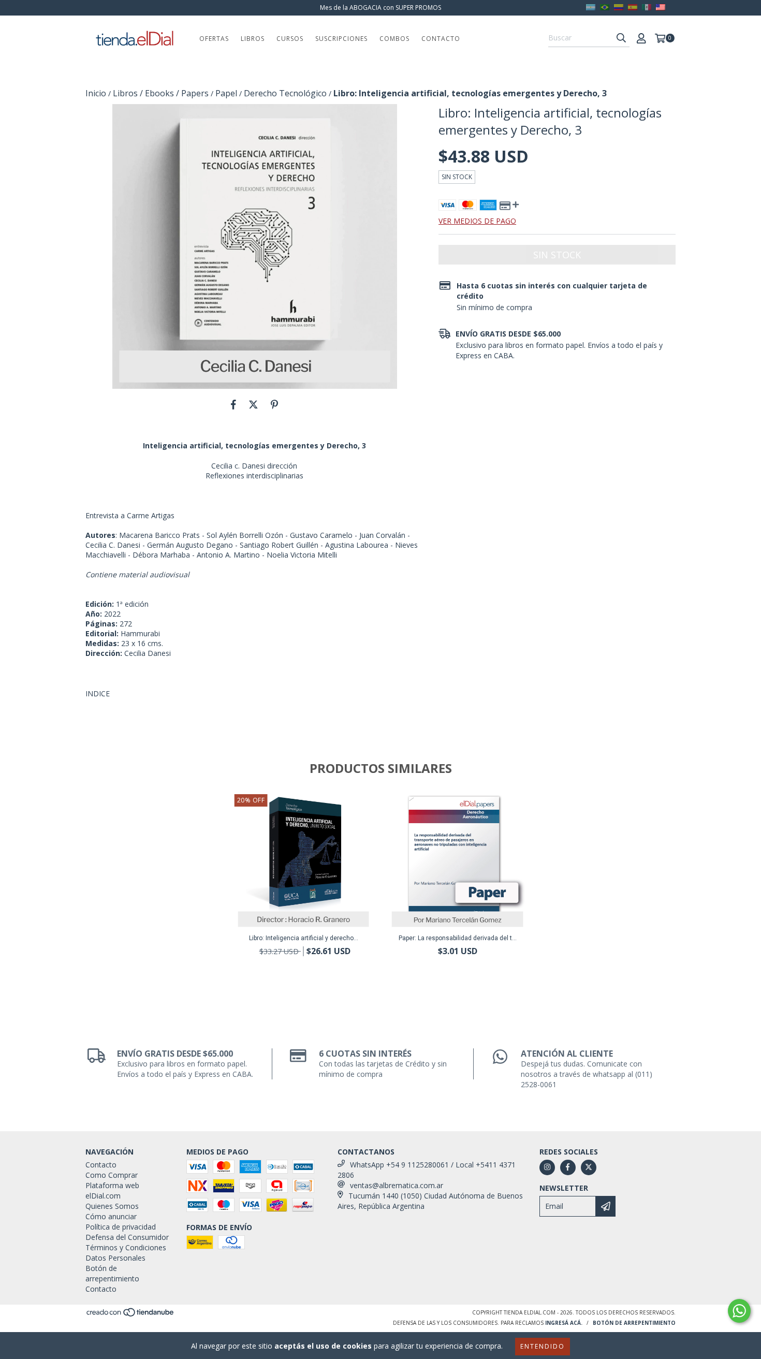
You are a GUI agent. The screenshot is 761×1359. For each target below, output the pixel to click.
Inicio (95, 93)
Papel (226, 93)
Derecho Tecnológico (285, 93)
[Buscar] (621, 37)
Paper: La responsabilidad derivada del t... (458, 938)
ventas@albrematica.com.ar (396, 1185)
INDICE (97, 693)
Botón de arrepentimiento (112, 1273)
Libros (253, 38)
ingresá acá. (563, 1322)
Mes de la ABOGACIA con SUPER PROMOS (380, 7)
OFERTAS (214, 38)
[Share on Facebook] (233, 404)
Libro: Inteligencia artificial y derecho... (303, 938)
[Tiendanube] (130, 1315)
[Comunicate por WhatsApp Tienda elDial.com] (739, 1311)
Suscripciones (341, 38)
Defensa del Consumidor (127, 1237)
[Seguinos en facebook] (568, 1167)
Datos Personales (115, 1258)
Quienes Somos (112, 1206)
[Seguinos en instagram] (547, 1167)
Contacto (440, 38)
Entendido (542, 1346)
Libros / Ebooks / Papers (161, 93)
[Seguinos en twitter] (588, 1167)
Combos (394, 38)
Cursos (289, 38)
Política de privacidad (120, 1227)
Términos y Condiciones (125, 1247)
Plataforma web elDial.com (112, 1190)
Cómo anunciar (111, 1216)
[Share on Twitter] (253, 404)
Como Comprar (111, 1175)
